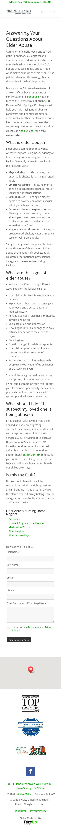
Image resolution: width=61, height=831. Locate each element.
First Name (13, 551)
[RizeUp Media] (30, 823)
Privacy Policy (38, 811)
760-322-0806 (26, 131)
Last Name (12, 564)
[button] (31, 669)
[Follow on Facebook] (30, 771)
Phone (10, 590)
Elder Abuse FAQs (19, 535)
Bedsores (14, 519)
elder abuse (32, 96)
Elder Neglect (16, 531)
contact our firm (31, 454)
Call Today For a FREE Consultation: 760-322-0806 (30, 2)
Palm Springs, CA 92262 (30, 788)
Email (11, 577)
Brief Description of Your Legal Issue (27, 603)
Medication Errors (19, 527)
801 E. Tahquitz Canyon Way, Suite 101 (30, 784)
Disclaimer (21, 811)
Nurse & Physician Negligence (26, 523)
